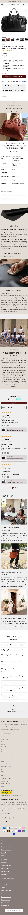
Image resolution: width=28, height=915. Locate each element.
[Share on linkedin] (5, 425)
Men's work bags (5, 868)
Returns (3, 744)
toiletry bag (4, 884)
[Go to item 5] (22, 39)
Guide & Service (5, 739)
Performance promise (6, 766)
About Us (3, 759)
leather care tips (13, 311)
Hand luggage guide (6, 897)
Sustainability (4, 764)
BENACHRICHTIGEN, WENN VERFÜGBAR (14, 76)
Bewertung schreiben (14, 403)
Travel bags (4, 881)
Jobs (2, 769)
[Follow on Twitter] (6, 818)
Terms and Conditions (6, 778)
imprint (2, 786)
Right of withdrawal (5, 783)
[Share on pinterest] (2, 425)
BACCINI (3, 44)
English (19, 821)
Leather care (4, 894)
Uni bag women (5, 871)
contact (3, 737)
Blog (2, 749)
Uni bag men (4, 874)
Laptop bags (4, 862)
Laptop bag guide (5, 900)
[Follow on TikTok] (17, 818)
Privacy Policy (4, 781)
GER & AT (16, 57)
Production (3, 761)
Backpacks (3, 852)
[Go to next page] (18, 488)
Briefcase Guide (5, 902)
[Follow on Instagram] (9, 818)
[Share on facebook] (8, 425)
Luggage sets (4, 887)
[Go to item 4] (17, 39)
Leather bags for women (7, 847)
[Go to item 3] (13, 39)
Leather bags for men (6, 850)
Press (2, 771)
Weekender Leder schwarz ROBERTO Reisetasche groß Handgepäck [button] (15, 430)
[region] (14, 105)
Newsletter (3, 752)
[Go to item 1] (4, 39)
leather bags (4, 844)
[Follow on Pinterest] (13, 818)
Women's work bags (6, 865)
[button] (5, 50)
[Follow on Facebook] (2, 818)
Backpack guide (5, 905)
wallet (2, 855)
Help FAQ (3, 747)
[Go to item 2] (8, 39)
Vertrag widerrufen (14, 910)
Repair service (4, 742)
